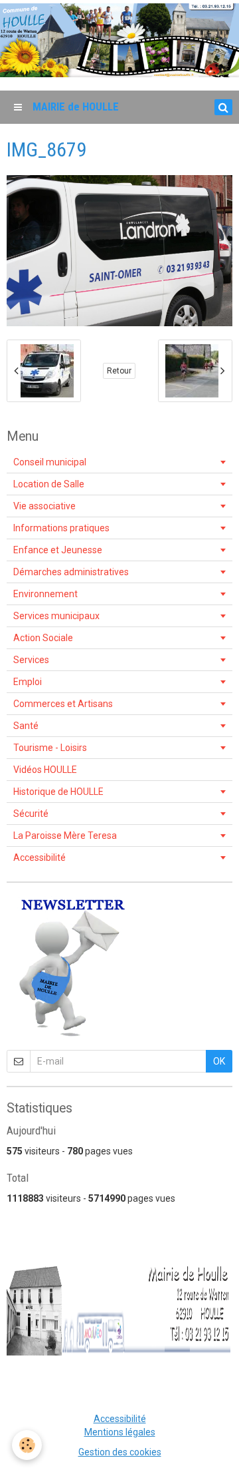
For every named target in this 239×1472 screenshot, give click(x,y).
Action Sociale (43, 637)
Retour (119, 370)
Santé (26, 725)
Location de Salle (48, 484)
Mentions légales (119, 1432)
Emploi (27, 681)
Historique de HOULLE (58, 791)
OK (219, 1061)
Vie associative (44, 506)
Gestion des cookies (119, 1452)
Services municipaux (56, 616)
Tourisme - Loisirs (50, 747)
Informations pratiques (61, 528)
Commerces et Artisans (63, 703)
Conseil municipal (49, 462)
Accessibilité (39, 857)
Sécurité (30, 813)
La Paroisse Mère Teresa (65, 835)
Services (31, 659)
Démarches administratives (71, 572)
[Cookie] (27, 1445)
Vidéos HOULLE (45, 769)
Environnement (45, 594)
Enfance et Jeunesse (57, 550)
